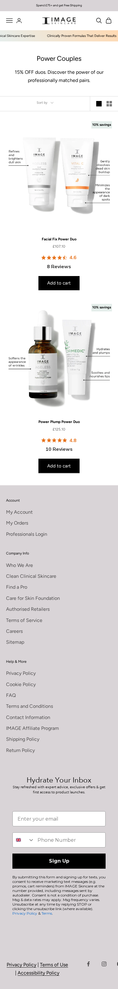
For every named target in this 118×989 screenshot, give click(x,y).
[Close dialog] (110, 455)
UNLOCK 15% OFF (87, 509)
